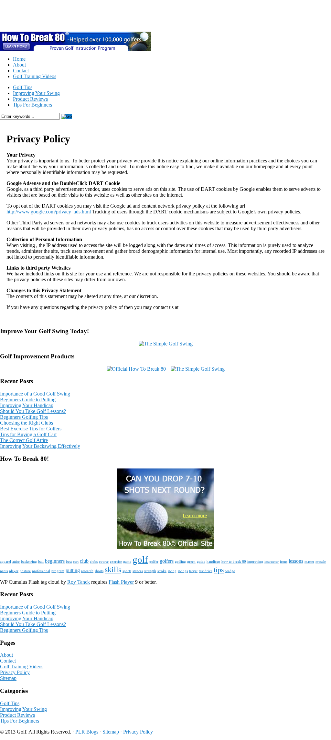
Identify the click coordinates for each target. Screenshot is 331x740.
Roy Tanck (78, 582)
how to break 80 (233, 561)
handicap (213, 561)
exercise (116, 561)
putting (73, 570)
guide (201, 561)
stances (138, 571)
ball (41, 561)
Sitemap (8, 678)
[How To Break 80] (165, 547)
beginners (55, 561)
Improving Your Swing (36, 93)
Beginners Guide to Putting (28, 399)
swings (183, 571)
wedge (230, 571)
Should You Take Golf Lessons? (33, 411)
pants (4, 571)
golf (140, 559)
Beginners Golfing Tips (24, 417)
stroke (161, 571)
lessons (296, 561)
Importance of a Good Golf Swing (35, 393)
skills (113, 569)
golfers (167, 561)
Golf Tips (22, 87)
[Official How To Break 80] (136, 369)
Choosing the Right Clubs (26, 423)
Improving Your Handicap (26, 405)
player (13, 571)
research (87, 571)
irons (283, 561)
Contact (21, 70)
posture (25, 571)
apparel (5, 561)
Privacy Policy (15, 672)
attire (16, 561)
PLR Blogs (86, 732)
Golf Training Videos (34, 76)
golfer (153, 561)
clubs (94, 561)
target (193, 571)
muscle (320, 561)
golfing (180, 561)
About (19, 64)
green (191, 561)
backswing (29, 561)
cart (76, 561)
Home (19, 59)
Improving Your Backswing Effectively (40, 446)
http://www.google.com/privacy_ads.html (48, 211)
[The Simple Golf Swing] (166, 343)
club (84, 561)
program (57, 571)
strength (150, 571)
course (104, 561)
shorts (99, 571)
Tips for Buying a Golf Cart (28, 434)
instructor (271, 561)
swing (172, 571)
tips (219, 570)
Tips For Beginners (32, 105)
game (127, 561)
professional (41, 571)
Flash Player (121, 582)
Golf (17, 16)
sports (127, 571)
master (309, 561)
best (69, 561)
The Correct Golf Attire (24, 440)
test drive (205, 571)
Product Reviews (30, 99)
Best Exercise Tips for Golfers (30, 428)
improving (255, 561)
